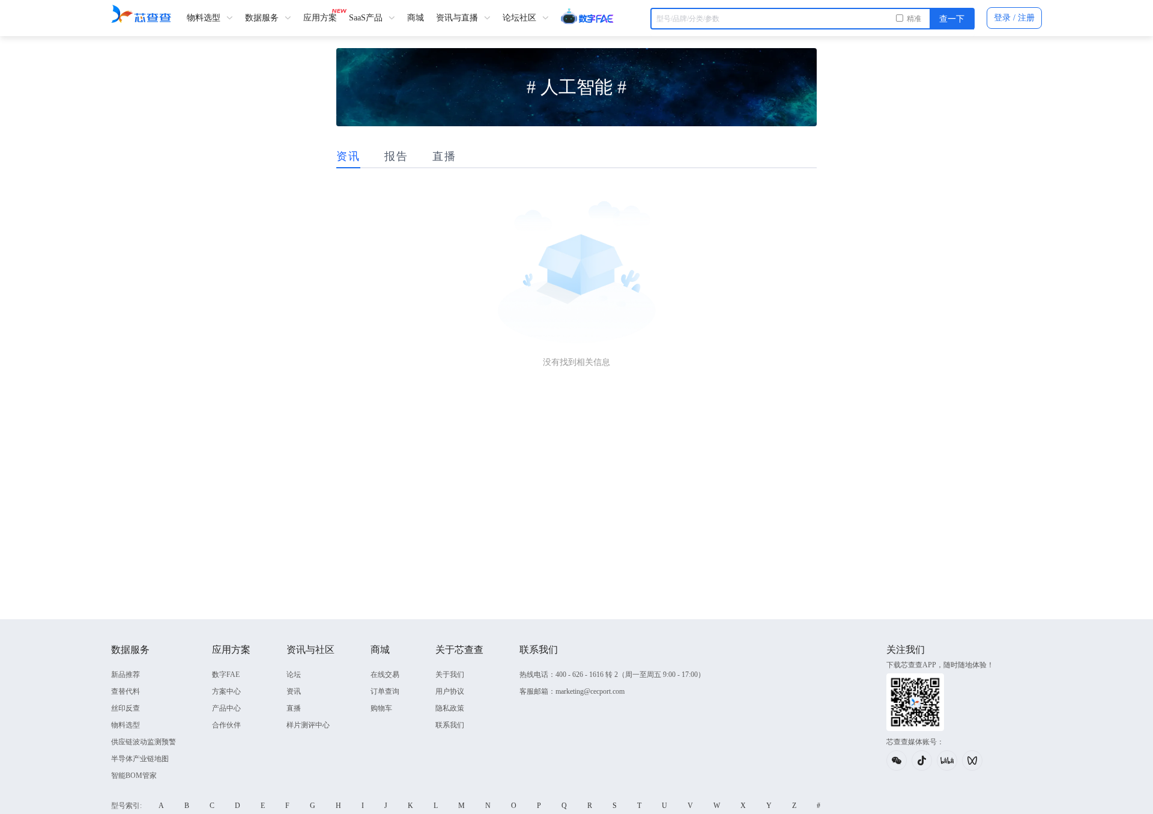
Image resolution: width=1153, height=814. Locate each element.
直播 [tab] (444, 156)
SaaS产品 (367, 17)
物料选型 (205, 17)
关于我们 (449, 674)
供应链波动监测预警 (143, 742)
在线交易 (385, 674)
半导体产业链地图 (140, 758)
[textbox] (812, 18)
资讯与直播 (458, 17)
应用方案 (320, 17)
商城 (415, 17)
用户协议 (449, 691)
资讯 (293, 691)
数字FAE (226, 674)
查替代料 (125, 691)
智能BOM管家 (134, 775)
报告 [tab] (396, 156)
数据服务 (263, 17)
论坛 (293, 674)
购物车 (381, 708)
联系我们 (449, 725)
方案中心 (226, 691)
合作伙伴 (226, 725)
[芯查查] (141, 14)
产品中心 (226, 708)
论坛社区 (521, 17)
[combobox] (812, 18)
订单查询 (385, 691)
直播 (293, 708)
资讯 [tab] (348, 156)
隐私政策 (449, 708)
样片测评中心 (308, 725)
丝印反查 (125, 708)
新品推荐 (125, 674)
